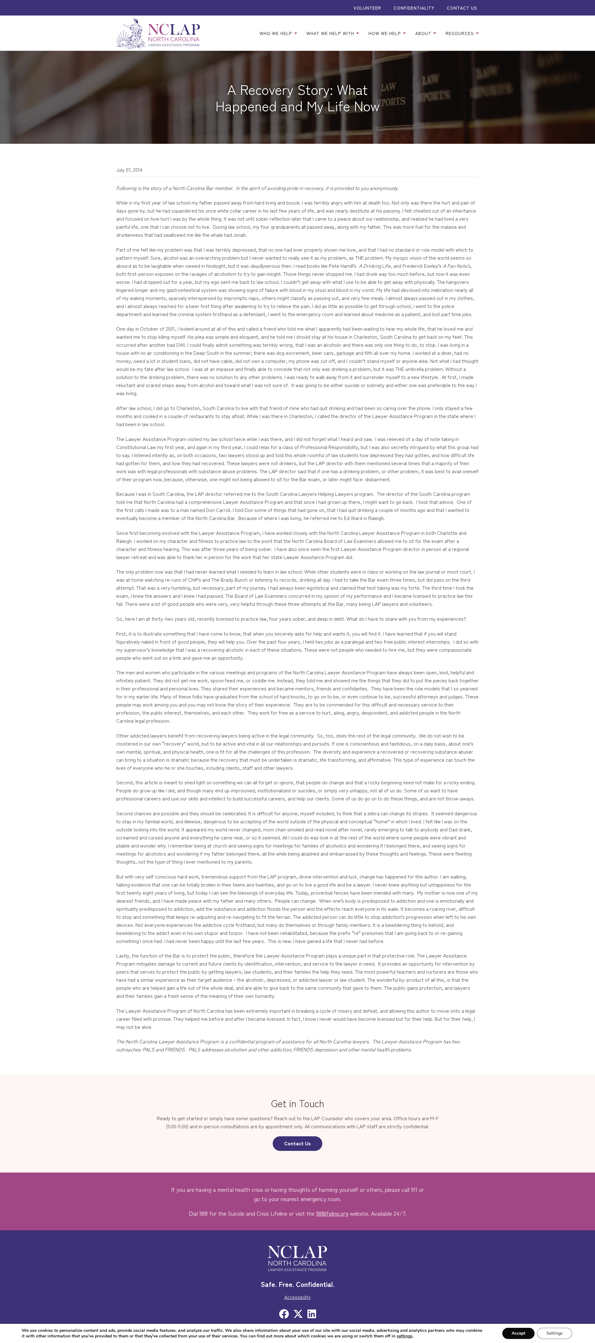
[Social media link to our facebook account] (284, 1313)
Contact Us (462, 8)
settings (404, 1336)
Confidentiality (414, 8)
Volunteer (367, 8)
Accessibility (297, 1297)
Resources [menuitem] (460, 33)
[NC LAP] (158, 33)
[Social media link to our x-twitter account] (298, 1313)
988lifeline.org (332, 1213)
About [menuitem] (424, 33)
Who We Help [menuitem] (277, 33)
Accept (518, 1333)
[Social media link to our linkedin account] (311, 1313)
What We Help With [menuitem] (331, 33)
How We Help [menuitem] (385, 33)
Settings (554, 1333)
